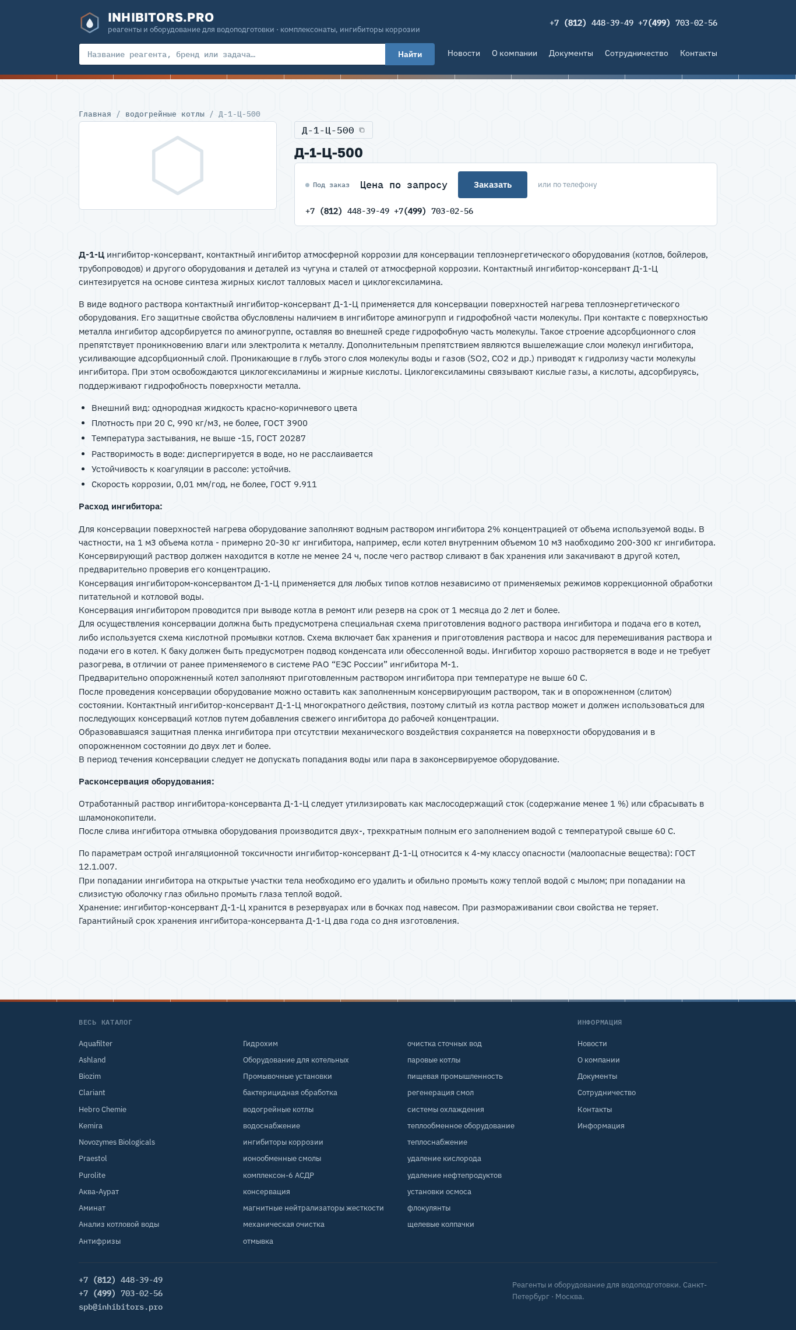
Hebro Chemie (102, 1109)
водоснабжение (271, 1126)
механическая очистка (284, 1224)
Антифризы (100, 1241)
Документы (571, 53)
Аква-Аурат (99, 1192)
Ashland (92, 1060)
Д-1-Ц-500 (328, 130)
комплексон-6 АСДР (278, 1175)
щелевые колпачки (440, 1224)
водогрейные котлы (165, 113)
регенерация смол (440, 1092)
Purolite (92, 1175)
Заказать (493, 184)
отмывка (258, 1241)
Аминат (92, 1208)
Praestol (93, 1158)
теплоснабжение (437, 1142)
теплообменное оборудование (461, 1126)
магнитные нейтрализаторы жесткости (313, 1208)
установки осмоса (439, 1192)
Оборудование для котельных (296, 1060)
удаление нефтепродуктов (454, 1175)
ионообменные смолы (282, 1158)
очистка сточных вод (444, 1043)
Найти (410, 54)
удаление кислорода (444, 1158)
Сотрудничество (636, 53)
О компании (514, 53)
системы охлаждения (445, 1109)
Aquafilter (95, 1043)
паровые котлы (433, 1060)
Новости (464, 53)
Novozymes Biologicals (117, 1142)
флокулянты (428, 1208)
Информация (601, 1126)
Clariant (92, 1092)
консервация (266, 1192)
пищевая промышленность (455, 1076)
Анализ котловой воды (119, 1224)
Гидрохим (260, 1043)
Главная (95, 113)
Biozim (90, 1076)
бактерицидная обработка (290, 1092)
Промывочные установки (287, 1076)
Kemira (91, 1126)
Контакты (698, 53)
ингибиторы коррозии (283, 1142)
